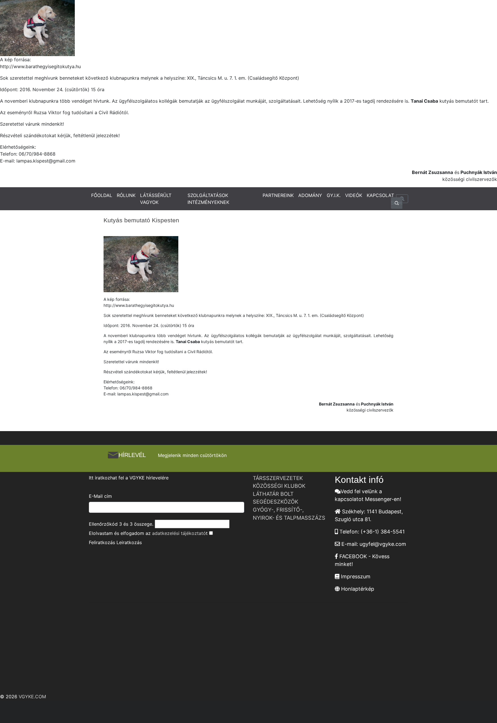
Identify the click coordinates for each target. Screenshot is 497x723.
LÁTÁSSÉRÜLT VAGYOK (155, 198)
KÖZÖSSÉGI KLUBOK (279, 486)
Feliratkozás (102, 542)
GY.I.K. (334, 195)
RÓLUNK (126, 195)
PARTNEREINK (278, 195)
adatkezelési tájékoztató (179, 533)
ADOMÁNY (310, 195)
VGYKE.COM (32, 696)
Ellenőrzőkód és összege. (121, 524)
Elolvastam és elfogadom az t (148, 533)
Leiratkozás (129, 542)
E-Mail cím (100, 496)
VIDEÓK (353, 195)
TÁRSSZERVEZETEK (278, 478)
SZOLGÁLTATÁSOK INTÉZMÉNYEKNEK (208, 198)
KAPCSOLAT (380, 195)
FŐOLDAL (101, 195)
